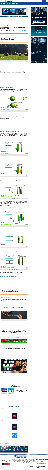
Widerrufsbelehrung (43, 466)
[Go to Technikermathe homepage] (8, 1)
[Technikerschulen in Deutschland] (24, 348)
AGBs (39, 466)
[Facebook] (5, 464)
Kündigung (38, 467)
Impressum (31, 466)
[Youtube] (7, 464)
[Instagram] (3, 464)
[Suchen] (34, 1)
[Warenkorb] (36, 1)
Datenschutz (36, 466)
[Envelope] (9, 464)
